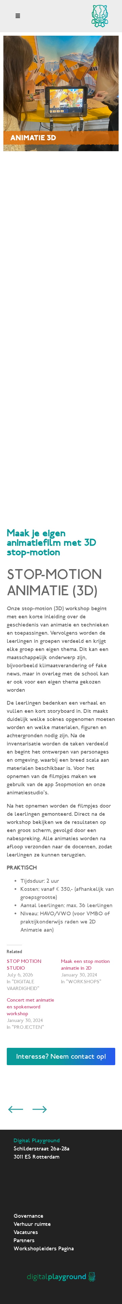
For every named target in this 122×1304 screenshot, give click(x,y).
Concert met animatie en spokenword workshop (30, 1007)
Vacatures (26, 1232)
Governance (28, 1216)
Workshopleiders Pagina (44, 1248)
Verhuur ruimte (32, 1224)
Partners (24, 1240)
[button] (18, 16)
